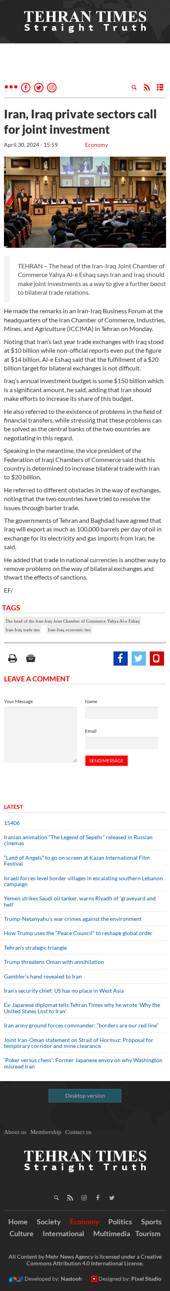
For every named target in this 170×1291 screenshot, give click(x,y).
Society (49, 1221)
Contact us (78, 1132)
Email (90, 731)
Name (91, 701)
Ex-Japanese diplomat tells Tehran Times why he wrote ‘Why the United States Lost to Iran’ (82, 1007)
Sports (151, 1221)
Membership (45, 1132)
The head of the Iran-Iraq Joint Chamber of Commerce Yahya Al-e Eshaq (73, 621)
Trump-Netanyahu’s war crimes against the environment (73, 918)
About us (15, 1132)
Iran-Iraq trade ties (23, 629)
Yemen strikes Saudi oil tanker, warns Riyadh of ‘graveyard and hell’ (80, 901)
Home (18, 1221)
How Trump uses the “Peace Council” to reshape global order (78, 933)
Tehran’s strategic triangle (35, 947)
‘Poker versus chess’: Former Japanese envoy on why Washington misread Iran (83, 1063)
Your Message (18, 701)
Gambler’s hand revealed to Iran (43, 976)
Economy (96, 144)
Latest (13, 806)
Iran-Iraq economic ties (69, 629)
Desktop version (85, 1095)
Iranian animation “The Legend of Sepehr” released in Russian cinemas (78, 840)
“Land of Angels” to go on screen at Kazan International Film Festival (77, 860)
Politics (120, 1221)
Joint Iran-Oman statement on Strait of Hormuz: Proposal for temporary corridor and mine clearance (78, 1043)
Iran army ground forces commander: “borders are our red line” (81, 1025)
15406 (12, 823)
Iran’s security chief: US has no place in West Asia (64, 990)
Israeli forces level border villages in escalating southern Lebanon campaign (83, 881)
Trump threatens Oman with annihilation (54, 961)
